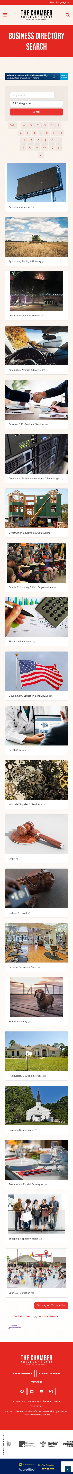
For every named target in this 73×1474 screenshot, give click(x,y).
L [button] (53, 135)
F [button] (58, 127)
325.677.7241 (36, 1409)
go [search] (38, 114)
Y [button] (58, 149)
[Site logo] (36, 15)
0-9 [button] (12, 127)
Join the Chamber (22, 1375)
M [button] (60, 135)
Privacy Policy (42, 1417)
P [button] (38, 142)
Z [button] (41, 157)
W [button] (44, 149)
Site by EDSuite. (59, 1414)
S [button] (58, 142)
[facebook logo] (22, 1393)
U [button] (30, 149)
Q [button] (45, 142)
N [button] (24, 142)
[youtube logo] (41, 1393)
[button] (51, 1308)
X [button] (52, 149)
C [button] (38, 127)
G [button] (21, 135)
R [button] (52, 142)
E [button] (52, 127)
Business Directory (25, 1319)
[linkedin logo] (31, 1393)
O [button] (31, 142)
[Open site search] (67, 15)
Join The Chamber (48, 1319)
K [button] (47, 135)
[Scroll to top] (68, 1469)
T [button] (23, 149)
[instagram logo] (51, 1393)
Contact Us (36, 1384)
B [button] (31, 127)
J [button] (40, 135)
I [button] (34, 135)
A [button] (24, 127)
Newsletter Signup (49, 1375)
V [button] (37, 149)
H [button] (28, 135)
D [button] (45, 127)
